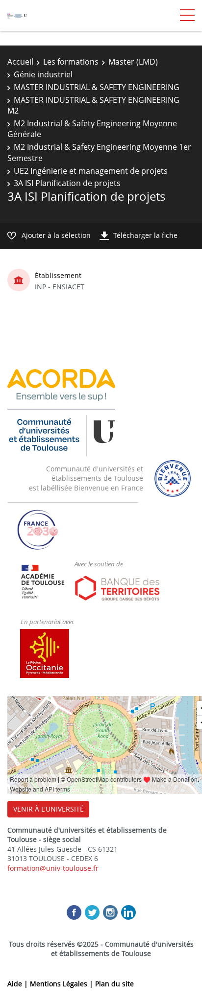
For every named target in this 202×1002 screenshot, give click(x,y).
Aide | (18, 983)
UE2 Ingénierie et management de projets (91, 170)
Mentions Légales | (62, 983)
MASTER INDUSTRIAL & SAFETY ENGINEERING (96, 87)
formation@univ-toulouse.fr (53, 868)
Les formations (71, 61)
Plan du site (114, 983)
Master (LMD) (133, 61)
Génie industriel (43, 74)
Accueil (20, 61)
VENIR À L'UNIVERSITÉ (48, 809)
